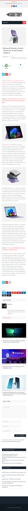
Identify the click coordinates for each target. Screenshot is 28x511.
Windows (24, 58)
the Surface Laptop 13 (12, 253)
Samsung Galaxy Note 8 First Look (13, 3)
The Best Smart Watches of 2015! (9, 455)
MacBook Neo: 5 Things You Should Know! (11, 479)
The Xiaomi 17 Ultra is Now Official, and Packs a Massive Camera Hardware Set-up (14, 341)
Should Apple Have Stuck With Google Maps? (12, 463)
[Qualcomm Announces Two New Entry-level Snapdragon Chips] (14, 357)
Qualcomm (19, 58)
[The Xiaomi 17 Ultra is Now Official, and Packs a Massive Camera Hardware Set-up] (14, 331)
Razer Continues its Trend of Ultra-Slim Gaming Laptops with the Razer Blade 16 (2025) (14, 100)
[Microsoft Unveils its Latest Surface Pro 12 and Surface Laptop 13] (14, 45)
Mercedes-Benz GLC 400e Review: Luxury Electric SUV (14, 472)
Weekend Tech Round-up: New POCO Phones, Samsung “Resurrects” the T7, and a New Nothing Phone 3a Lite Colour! (14, 394)
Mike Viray (5, 56)
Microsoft (13, 58)
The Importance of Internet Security (10, 454)
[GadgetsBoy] (14, 14)
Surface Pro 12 (7, 144)
